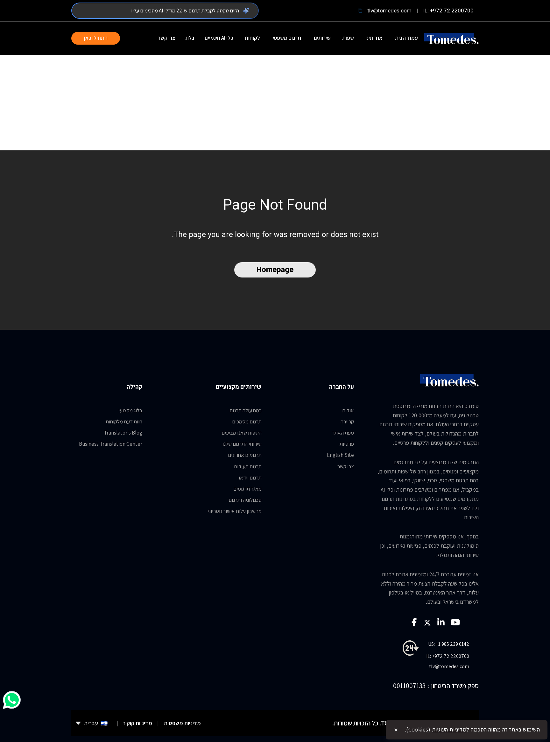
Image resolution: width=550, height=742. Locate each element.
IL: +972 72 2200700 (448, 11)
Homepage (275, 269)
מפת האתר (343, 432)
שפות (348, 37)
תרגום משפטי (287, 37)
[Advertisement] (275, 102)
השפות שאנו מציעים (242, 432)
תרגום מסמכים (247, 421)
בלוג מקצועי (130, 410)
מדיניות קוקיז (137, 723)
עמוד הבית (406, 37)
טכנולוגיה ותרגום (245, 499)
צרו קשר (166, 37)
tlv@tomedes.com (389, 11)
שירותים (322, 37)
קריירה (347, 421)
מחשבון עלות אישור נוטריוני (235, 511)
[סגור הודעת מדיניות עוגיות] (395, 729)
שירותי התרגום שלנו (242, 443)
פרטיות (347, 443)
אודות (348, 410)
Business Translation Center (110, 443)
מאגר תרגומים (247, 488)
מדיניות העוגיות (449, 729)
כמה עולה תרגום (245, 410)
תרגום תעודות (248, 466)
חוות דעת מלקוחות (124, 421)
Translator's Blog (123, 432)
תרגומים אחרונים (245, 454)
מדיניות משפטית (182, 723)
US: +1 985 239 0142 (448, 644)
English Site (340, 454)
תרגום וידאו (250, 477)
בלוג (189, 37)
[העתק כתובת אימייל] (360, 11)
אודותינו (373, 37)
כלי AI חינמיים (219, 37)
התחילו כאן (96, 37)
